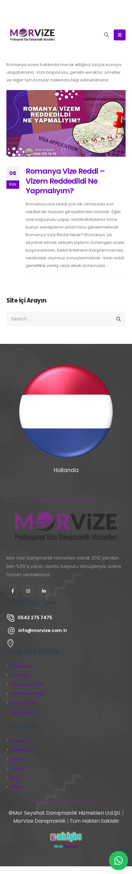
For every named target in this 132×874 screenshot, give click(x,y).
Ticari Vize (20, 675)
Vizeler (17, 768)
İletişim (17, 787)
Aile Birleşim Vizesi (28, 693)
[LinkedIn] (44, 591)
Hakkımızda (22, 750)
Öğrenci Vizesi (24, 703)
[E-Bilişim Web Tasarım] (66, 837)
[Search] (119, 319)
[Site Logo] (32, 35)
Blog (15, 777)
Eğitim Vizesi (22, 712)
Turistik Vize (22, 666)
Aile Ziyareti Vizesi (27, 684)
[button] (107, 35)
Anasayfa (20, 740)
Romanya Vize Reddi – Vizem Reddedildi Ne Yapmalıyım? (65, 181)
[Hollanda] (66, 411)
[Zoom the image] (66, 510)
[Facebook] (12, 591)
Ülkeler (17, 759)
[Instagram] (28, 591)
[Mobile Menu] (120, 34)
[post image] (66, 123)
